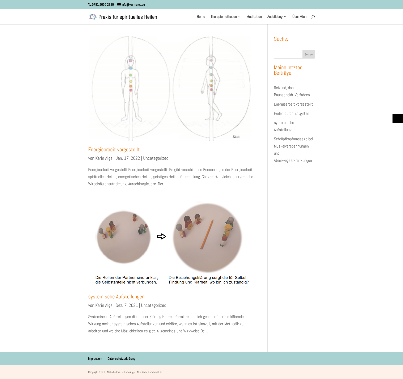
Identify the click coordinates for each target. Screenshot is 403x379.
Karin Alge (104, 158)
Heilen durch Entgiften (291, 113)
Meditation (254, 17)
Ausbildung (275, 17)
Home (201, 17)
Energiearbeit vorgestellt (114, 149)
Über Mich (299, 17)
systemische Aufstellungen (116, 296)
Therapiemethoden (224, 17)
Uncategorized (155, 158)
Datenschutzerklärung (121, 358)
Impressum (95, 358)
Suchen (309, 54)
